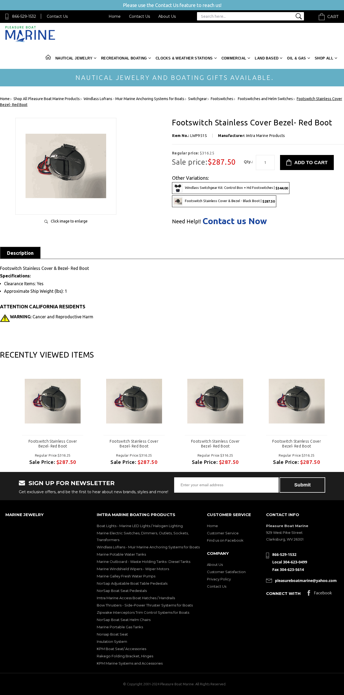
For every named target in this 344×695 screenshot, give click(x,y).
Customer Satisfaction (226, 572)
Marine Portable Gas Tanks (120, 627)
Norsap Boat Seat (112, 634)
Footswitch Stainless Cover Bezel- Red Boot (52, 443)
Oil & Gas (296, 58)
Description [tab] (20, 253)
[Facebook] (319, 594)
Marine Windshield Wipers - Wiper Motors (133, 569)
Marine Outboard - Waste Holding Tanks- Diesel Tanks (143, 561)
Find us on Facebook (225, 540)
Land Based (266, 58)
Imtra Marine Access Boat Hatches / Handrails (136, 598)
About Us (167, 16)
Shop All (324, 58)
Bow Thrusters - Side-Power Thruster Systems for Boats (145, 605)
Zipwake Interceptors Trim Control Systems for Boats (143, 612)
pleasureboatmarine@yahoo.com (306, 580)
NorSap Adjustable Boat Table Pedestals (132, 583)
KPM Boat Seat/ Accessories (121, 649)
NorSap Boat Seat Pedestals (122, 590)
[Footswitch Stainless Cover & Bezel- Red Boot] (66, 205)
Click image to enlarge (69, 221)
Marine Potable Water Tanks (121, 554)
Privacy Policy (219, 579)
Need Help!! (186, 221)
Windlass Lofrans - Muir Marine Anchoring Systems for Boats (148, 547)
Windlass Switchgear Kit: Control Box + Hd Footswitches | (236, 188)
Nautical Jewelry (73, 58)
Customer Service (223, 533)
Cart (333, 16)
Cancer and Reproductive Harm (51, 316)
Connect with (283, 593)
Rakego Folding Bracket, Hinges (125, 656)
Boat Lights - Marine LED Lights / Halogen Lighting (140, 526)
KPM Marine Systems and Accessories (130, 663)
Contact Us (57, 16)
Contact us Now (234, 221)
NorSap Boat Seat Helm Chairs (123, 620)
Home (115, 16)
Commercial (233, 58)
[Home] (30, 40)
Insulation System (112, 641)
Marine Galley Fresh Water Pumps (126, 576)
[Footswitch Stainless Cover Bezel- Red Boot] (52, 401)
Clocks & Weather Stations (184, 58)
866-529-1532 (24, 16)
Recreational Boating (124, 58)
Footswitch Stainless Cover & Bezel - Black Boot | (230, 201)
